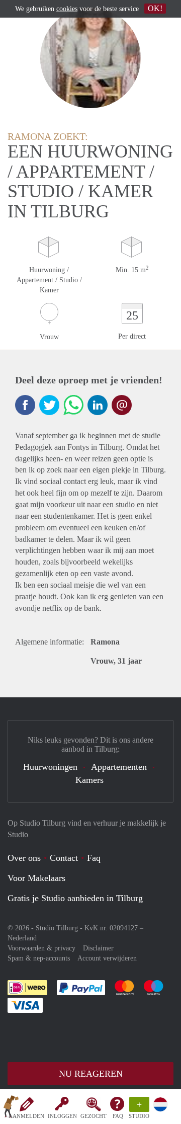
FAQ (118, 1116)
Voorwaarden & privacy (41, 948)
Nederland (22, 938)
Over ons (24, 858)
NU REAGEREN (91, 1074)
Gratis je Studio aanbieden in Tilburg (75, 898)
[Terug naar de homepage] (11, 1108)
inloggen (62, 1116)
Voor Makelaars (36, 878)
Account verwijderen (107, 958)
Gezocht (93, 1116)
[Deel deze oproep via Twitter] (49, 405)
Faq (94, 858)
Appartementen (119, 767)
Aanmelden (26, 1116)
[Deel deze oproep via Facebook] (25, 405)
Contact (64, 858)
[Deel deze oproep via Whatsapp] (73, 405)
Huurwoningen (50, 767)
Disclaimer (98, 948)
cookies (66, 9)
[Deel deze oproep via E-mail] (122, 405)
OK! (155, 8)
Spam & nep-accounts (39, 958)
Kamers (89, 780)
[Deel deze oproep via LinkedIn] (97, 405)
